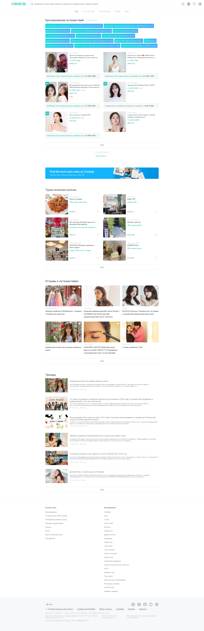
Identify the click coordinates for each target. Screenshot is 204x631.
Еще (102, 145)
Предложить (101, 156)
